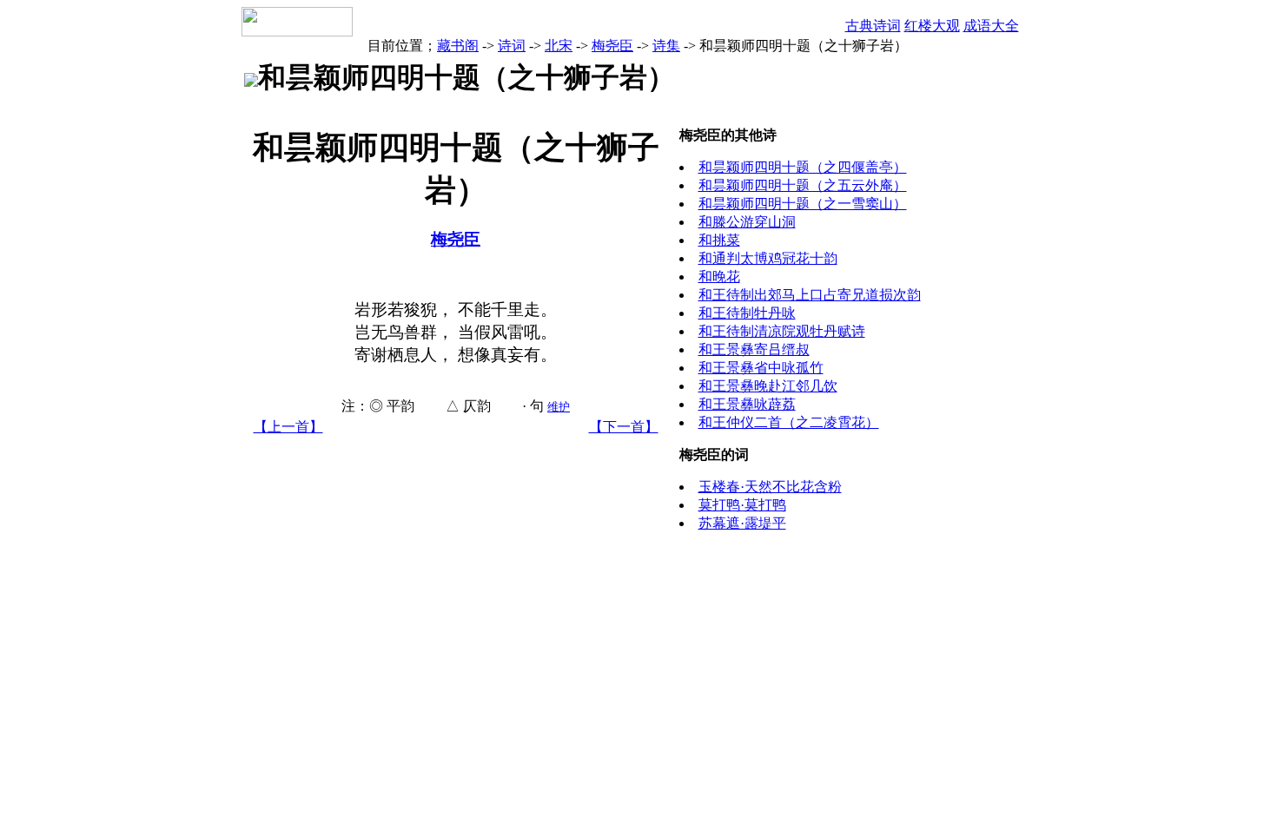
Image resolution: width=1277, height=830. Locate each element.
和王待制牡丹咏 (747, 313)
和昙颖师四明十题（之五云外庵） (802, 185)
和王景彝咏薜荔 (747, 404)
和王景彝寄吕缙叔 (754, 349)
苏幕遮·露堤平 (742, 523)
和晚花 (719, 276)
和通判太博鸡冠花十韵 (767, 258)
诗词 (512, 45)
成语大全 (991, 25)
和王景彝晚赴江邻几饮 (767, 386)
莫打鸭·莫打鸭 (742, 504)
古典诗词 (873, 25)
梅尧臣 (612, 45)
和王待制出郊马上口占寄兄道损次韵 (809, 294)
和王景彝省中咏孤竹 (761, 367)
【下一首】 (623, 426)
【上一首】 (288, 426)
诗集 (666, 45)
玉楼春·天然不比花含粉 (770, 486)
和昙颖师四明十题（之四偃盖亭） (802, 167)
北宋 (558, 45)
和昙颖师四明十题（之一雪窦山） (802, 203)
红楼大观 (932, 25)
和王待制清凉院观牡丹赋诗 (781, 331)
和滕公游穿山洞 (747, 221)
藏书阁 (458, 45)
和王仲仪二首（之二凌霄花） (788, 422)
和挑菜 (719, 240)
